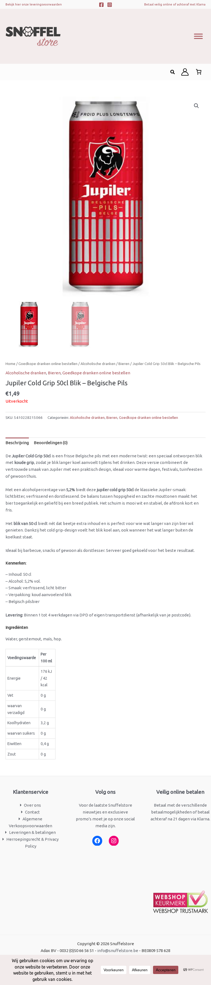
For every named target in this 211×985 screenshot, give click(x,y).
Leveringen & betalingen (32, 832)
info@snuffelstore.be (117, 950)
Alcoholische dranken (97, 363)
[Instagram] (109, 4)
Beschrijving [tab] (17, 442)
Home (10, 363)
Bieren (123, 363)
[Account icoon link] (185, 72)
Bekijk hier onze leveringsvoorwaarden (33, 4)
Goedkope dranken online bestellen (47, 363)
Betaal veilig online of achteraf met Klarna (175, 4)
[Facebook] (101, 4)
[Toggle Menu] (198, 36)
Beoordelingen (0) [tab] (51, 442)
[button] (172, 72)
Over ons (32, 805)
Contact (32, 812)
